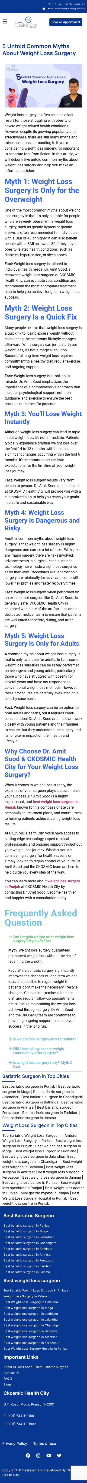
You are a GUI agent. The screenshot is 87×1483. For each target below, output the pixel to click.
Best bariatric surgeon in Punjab (29, 1086)
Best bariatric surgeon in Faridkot (49, 1112)
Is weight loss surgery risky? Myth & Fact (42, 1064)
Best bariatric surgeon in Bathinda (30, 1102)
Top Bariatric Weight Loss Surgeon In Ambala (39, 1135)
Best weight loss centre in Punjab (30, 1182)
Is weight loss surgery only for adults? (44, 1039)
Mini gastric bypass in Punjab (45, 1193)
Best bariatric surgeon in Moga (25, 1231)
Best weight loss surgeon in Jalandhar (33, 1156)
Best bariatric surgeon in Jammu (29, 1118)
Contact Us (11, 1373)
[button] (43, 939)
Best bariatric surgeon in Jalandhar (28, 1237)
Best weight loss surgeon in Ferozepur (31, 1343)
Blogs (7, 1384)
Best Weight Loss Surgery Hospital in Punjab (35, 1348)
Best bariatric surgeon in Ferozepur (29, 1260)
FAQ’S (7, 1378)
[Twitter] (59, 1455)
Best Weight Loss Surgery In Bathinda (30, 1302)
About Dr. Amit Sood (17, 1367)
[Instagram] (38, 1455)
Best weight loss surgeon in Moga (28, 1308)
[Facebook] (27, 1455)
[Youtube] (48, 1455)
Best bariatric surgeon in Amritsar (27, 1254)
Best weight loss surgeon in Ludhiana (45, 1151)
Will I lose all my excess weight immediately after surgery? (38, 1051)
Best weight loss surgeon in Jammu (51, 1177)
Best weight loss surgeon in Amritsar (30, 1337)
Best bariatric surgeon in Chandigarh (52, 1097)
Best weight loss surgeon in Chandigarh (32, 1325)
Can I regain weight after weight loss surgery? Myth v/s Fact (43, 939)
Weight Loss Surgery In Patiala (27, 1140)
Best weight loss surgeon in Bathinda (30, 1331)
